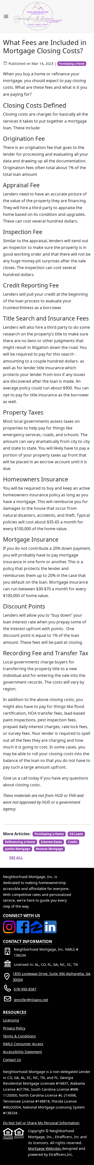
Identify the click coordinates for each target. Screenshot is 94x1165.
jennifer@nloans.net (31, 999)
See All (16, 857)
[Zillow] (37, 923)
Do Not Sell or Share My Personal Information (41, 1122)
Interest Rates (51, 842)
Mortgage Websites (45, 1148)
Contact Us (12, 1059)
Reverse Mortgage (49, 849)
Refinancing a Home (20, 842)
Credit (72, 842)
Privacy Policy (14, 1028)
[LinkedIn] (50, 923)
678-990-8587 (25, 989)
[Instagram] (10, 923)
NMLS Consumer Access (23, 1043)
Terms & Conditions (19, 1036)
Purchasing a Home (71, 63)
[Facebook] (23, 923)
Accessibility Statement (22, 1051)
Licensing (11, 1020)
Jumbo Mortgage (17, 849)
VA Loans (76, 834)
